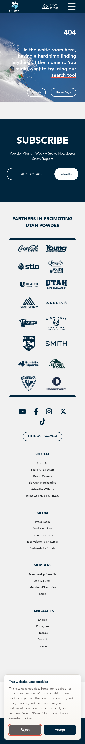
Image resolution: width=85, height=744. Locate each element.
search (36, 92)
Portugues (42, 626)
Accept (60, 730)
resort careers (42, 476)
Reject (25, 730)
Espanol (42, 646)
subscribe (66, 174)
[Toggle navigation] (68, 6)
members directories (42, 587)
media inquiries (42, 528)
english (42, 619)
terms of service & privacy (42, 496)
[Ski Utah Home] (15, 6)
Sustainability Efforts (42, 548)
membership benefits (42, 574)
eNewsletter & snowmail (42, 541)
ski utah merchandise (42, 482)
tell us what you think (43, 436)
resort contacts (43, 535)
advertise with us (42, 489)
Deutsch (42, 639)
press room (42, 522)
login (42, 594)
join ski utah (42, 581)
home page (63, 92)
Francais (43, 633)
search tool (63, 75)
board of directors (42, 469)
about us (42, 463)
